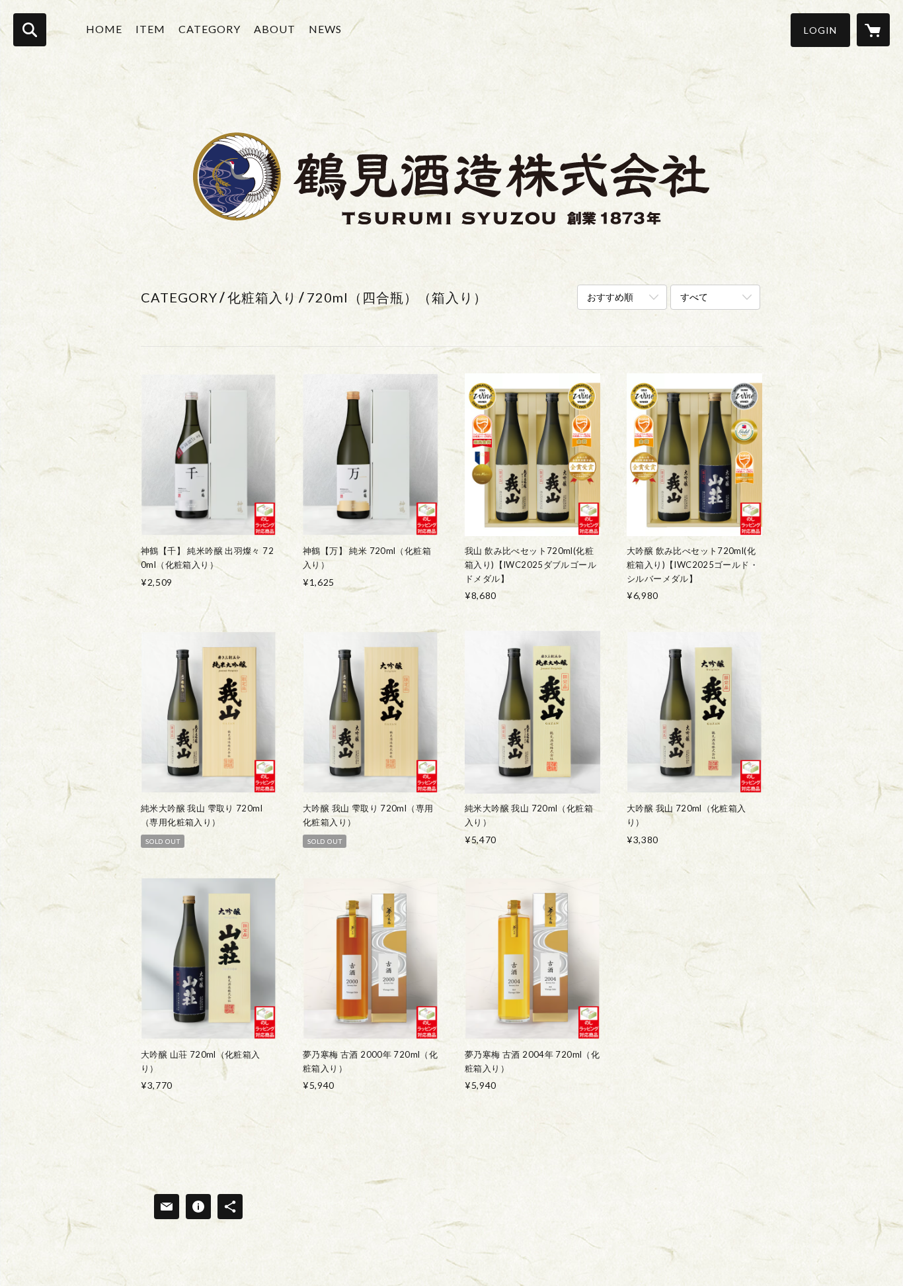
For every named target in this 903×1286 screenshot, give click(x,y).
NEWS (325, 29)
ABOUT (274, 29)
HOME (104, 29)
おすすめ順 (610, 296)
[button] (820, 30)
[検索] (29, 29)
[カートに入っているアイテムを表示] (873, 29)
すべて (694, 296)
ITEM (150, 29)
